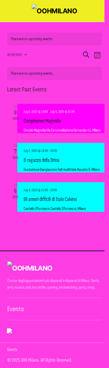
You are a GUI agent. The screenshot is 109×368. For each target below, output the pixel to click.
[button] (10, 11)
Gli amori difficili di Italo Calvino (50, 199)
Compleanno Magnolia (42, 121)
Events (15, 309)
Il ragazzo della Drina (41, 160)
